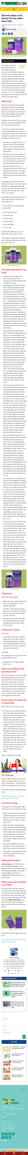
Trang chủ (4, 12)
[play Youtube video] (14, 766)
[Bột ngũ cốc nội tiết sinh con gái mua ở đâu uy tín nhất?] (7, 1063)
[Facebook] (3, 34)
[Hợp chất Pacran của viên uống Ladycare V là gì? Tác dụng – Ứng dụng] (7, 1004)
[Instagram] (15, 971)
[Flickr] (6, 1134)
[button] (2, 9)
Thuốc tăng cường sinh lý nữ (6, 988)
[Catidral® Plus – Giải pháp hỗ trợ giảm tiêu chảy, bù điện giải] (7, 1048)
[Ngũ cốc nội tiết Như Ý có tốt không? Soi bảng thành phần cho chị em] (7, 1077)
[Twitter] (6, 34)
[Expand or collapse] (14, 61)
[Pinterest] (9, 34)
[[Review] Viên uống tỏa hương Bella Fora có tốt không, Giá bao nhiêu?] (7, 984)
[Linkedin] (11, 34)
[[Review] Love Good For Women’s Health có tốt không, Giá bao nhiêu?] (7, 993)
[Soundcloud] (12, 973)
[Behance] (6, 971)
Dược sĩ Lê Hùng (11, 29)
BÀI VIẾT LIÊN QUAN (9, 978)
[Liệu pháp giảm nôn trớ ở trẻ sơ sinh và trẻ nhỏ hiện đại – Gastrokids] (7, 1056)
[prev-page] (3, 1013)
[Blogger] (9, 971)
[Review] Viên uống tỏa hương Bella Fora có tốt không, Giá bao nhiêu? (18, 984)
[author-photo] (14, 955)
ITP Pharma (11, 92)
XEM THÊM (21, 978)
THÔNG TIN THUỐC (11, 12)
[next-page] (5, 1013)
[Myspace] (22, 971)
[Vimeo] (10, 1137)
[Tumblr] (15, 973)
